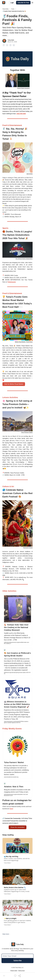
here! (11, 808)
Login (12, 2)
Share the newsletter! (18, 827)
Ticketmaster (11, 282)
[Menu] (32, 2)
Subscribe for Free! (23, 2)
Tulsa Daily (5, 9)
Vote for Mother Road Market (13, 384)
